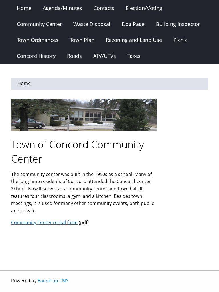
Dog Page (133, 24)
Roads (74, 55)
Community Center (39, 24)
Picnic (180, 39)
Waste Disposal (91, 24)
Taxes (134, 55)
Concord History (36, 55)
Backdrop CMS (53, 280)
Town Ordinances (37, 39)
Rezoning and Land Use (134, 39)
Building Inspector (178, 24)
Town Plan (82, 39)
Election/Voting (144, 8)
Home (24, 8)
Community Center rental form (44, 222)
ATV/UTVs (104, 55)
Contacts (104, 8)
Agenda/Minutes (62, 8)
